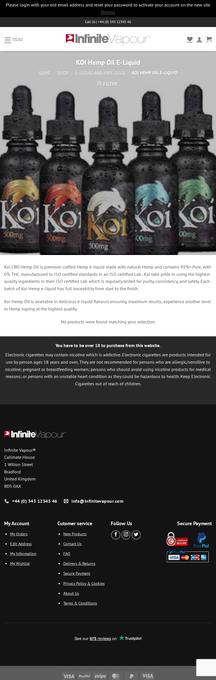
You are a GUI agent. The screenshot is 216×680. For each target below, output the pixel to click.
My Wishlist (20, 563)
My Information (23, 553)
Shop (63, 72)
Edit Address (21, 543)
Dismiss (108, 12)
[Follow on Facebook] (115, 535)
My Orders (19, 533)
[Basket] (209, 39)
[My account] (199, 39)
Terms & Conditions (80, 603)
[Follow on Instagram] (126, 535)
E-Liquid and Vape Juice (100, 72)
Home (45, 72)
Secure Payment (76, 573)
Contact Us (72, 543)
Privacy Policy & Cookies (84, 583)
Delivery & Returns (79, 563)
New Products (75, 533)
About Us (71, 593)
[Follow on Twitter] (136, 535)
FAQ (66, 553)
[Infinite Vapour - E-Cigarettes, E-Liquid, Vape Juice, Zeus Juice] (108, 39)
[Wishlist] (190, 39)
